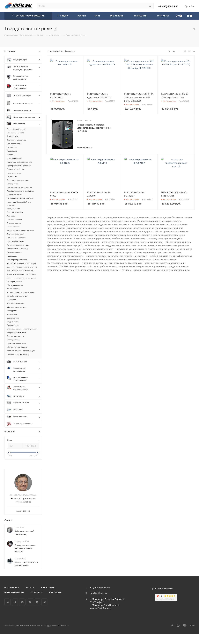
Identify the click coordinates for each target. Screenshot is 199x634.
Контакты (36, 592)
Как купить (47, 587)
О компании (11, 587)
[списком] (189, 51)
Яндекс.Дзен (37, 602)
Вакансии (55, 592)
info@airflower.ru (99, 593)
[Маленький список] (169, 51)
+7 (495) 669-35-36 (168, 6)
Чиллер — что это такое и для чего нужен (26, 564)
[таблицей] (194, 51)
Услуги (30, 587)
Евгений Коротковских (23, 498)
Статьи (8, 520)
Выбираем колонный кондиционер (24, 533)
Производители (14, 592)
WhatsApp (30, 602)
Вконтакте (7, 602)
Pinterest (45, 602)
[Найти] (150, 6)
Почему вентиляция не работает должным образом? (25, 548)
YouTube (22, 602)
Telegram (15, 602)
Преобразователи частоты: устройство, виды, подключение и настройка (94, 127)
